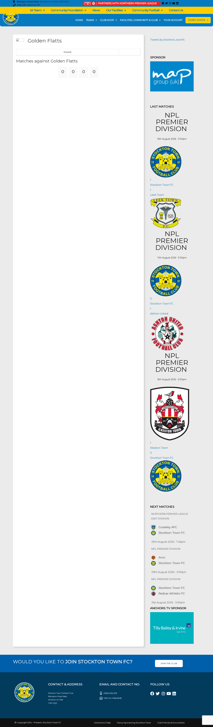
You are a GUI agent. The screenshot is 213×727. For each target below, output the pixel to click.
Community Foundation (67, 10)
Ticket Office (196, 20)
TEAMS (90, 20)
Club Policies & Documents (170, 722)
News (96, 10)
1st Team (35, 10)
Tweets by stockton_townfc (167, 39)
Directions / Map (102, 722)
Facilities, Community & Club (139, 20)
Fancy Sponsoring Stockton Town (134, 722)
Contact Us (176, 10)
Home (79, 20)
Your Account (173, 20)
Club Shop (107, 20)
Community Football (145, 10)
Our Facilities (114, 10)
